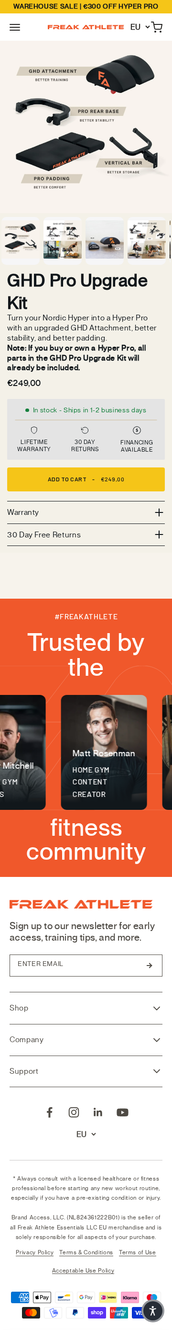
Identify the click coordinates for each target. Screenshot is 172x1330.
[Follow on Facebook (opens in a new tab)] (49, 1112)
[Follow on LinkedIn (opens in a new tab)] (98, 1112)
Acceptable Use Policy (83, 1270)
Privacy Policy (35, 1252)
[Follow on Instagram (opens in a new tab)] (73, 1112)
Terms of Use (137, 1252)
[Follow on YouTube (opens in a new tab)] (122, 1112)
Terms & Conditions (86, 1252)
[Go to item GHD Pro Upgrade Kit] (20, 241)
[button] (15, 27)
